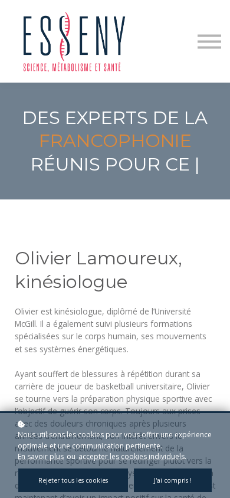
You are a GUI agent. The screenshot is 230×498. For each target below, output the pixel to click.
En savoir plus (41, 456)
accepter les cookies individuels (131, 456)
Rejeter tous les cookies (73, 480)
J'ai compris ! (173, 480)
